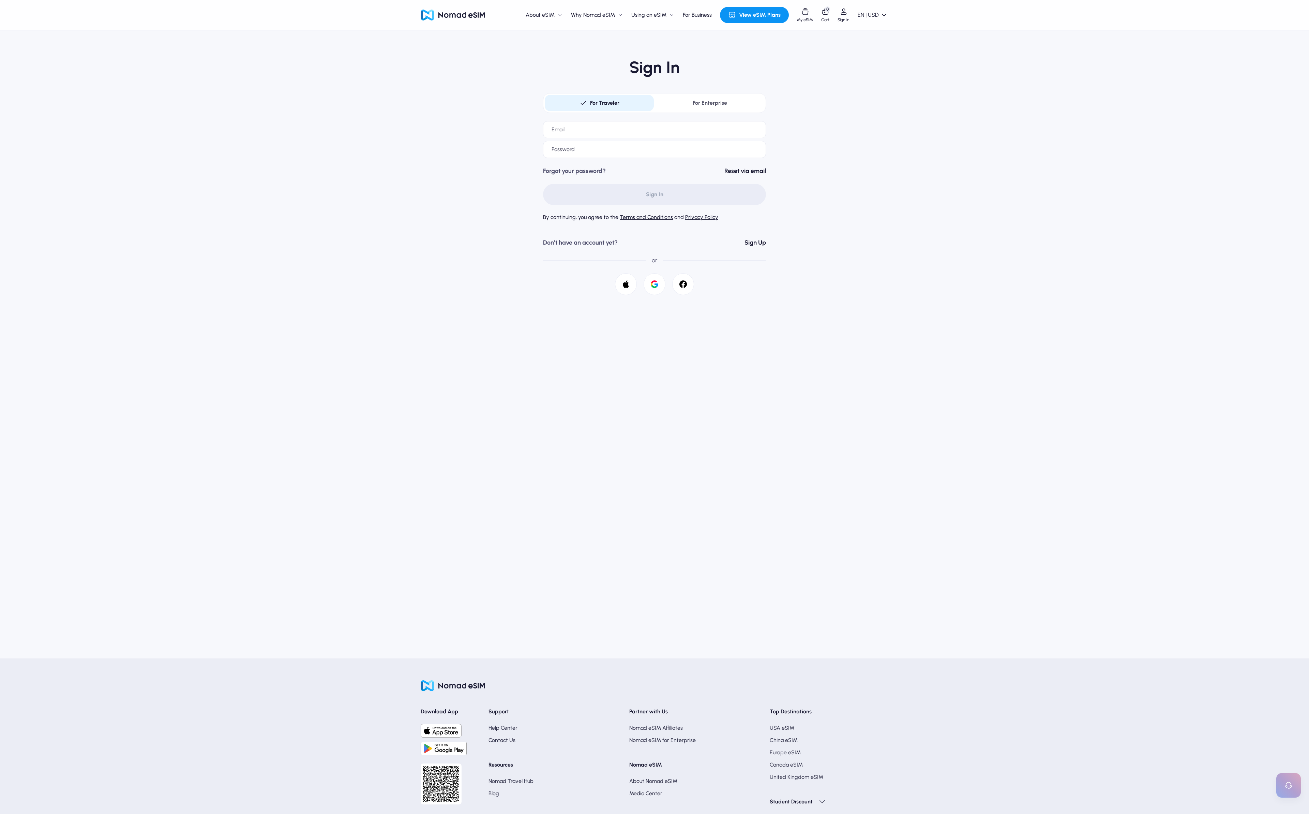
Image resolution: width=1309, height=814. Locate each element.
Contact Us (501, 740)
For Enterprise (710, 103)
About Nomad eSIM (653, 781)
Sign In (654, 194)
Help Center (502, 728)
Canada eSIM (786, 764)
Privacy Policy (701, 217)
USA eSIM (782, 728)
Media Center (645, 793)
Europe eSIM (785, 752)
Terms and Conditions (646, 217)
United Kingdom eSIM (796, 777)
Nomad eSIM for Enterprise (662, 740)
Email (558, 129)
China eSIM (784, 740)
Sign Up (755, 242)
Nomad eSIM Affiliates (656, 728)
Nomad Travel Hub (510, 781)
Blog (493, 793)
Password (563, 149)
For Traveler (604, 103)
